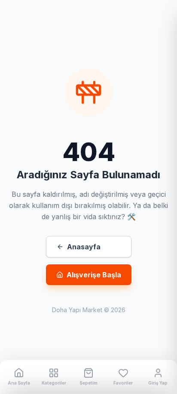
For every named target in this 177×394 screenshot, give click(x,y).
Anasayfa (84, 246)
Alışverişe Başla (94, 274)
